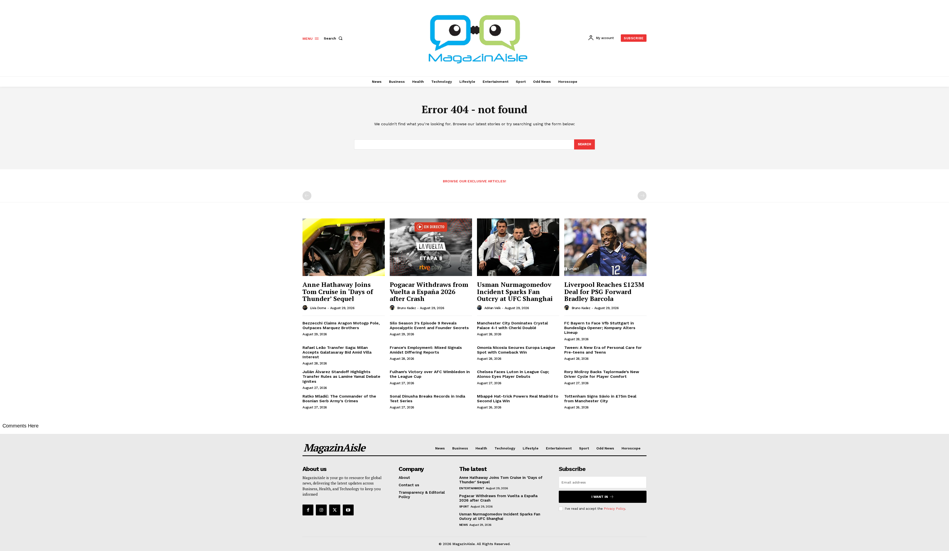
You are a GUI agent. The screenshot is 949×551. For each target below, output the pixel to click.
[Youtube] (348, 510)
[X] (334, 510)
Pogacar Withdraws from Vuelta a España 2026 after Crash (429, 291)
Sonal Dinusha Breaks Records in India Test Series (427, 398)
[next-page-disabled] (642, 195)
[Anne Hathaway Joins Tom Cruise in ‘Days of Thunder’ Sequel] (343, 247)
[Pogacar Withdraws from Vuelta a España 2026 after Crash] (431, 247)
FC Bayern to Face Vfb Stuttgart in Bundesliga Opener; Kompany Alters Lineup (599, 328)
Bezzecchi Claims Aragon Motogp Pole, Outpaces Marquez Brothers (341, 325)
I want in (599, 497)
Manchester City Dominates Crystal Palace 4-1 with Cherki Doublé (512, 325)
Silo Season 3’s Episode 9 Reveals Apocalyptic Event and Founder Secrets (429, 325)
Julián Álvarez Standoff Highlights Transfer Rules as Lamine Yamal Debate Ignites (341, 376)
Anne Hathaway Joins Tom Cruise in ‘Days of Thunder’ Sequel (337, 291)
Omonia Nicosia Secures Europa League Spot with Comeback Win (516, 350)
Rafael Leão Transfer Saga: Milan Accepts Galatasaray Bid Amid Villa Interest (336, 352)
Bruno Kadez (406, 308)
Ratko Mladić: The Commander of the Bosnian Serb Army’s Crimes (339, 398)
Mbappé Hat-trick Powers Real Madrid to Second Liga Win (517, 398)
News (463, 525)
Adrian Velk (492, 308)
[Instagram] (321, 510)
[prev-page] (306, 195)
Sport (464, 506)
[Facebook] (307, 510)
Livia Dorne (318, 308)
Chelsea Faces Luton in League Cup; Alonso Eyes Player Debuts (513, 374)
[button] (334, 38)
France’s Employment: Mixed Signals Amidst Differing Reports (426, 350)
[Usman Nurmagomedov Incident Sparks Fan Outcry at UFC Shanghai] (518, 247)
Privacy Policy (614, 508)
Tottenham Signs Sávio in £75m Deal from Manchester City (600, 398)
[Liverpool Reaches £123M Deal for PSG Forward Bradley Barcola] (605, 247)
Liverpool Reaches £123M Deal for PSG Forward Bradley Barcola (604, 291)
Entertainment (471, 488)
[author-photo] (305, 308)
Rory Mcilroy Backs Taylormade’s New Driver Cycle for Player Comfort (601, 374)
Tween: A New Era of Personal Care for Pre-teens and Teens (603, 350)
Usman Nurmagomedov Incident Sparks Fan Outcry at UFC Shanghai (515, 291)
